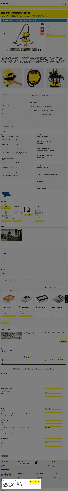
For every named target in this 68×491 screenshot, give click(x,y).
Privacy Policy (7, 486)
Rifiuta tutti (34, 484)
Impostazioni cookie (34, 486)
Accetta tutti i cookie (34, 481)
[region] (21, 484)
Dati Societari (12, 486)
